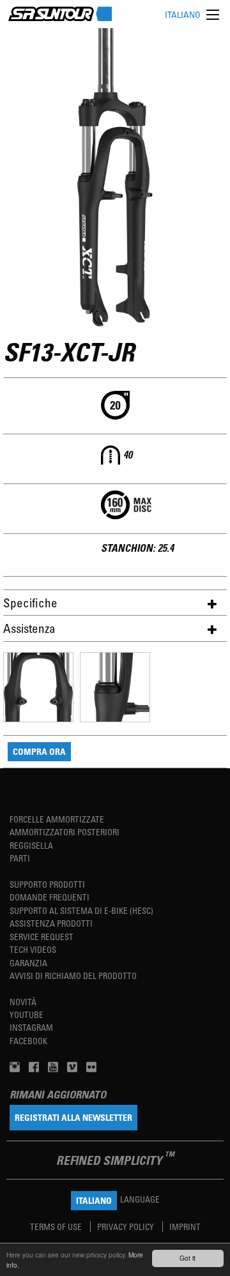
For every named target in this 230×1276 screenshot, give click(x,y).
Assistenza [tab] (29, 628)
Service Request (41, 936)
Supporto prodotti (47, 884)
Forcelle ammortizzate (57, 819)
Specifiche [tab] (30, 602)
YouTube (26, 1014)
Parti (20, 858)
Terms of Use (57, 1226)
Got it (187, 1258)
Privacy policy (126, 1226)
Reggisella (31, 845)
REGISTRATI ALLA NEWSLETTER (73, 1117)
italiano (183, 14)
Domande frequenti (49, 897)
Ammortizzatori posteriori (64, 831)
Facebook (28, 1040)
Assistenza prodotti (51, 923)
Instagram (31, 1027)
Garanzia (28, 962)
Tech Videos (33, 949)
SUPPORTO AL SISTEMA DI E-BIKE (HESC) (81, 910)
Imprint (185, 1226)
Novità (23, 1001)
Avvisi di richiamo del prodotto (73, 975)
